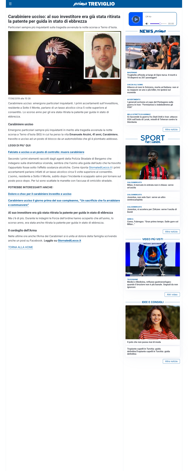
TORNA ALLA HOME (20, 247)
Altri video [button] (172, 294)
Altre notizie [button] (171, 129)
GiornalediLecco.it (100, 167)
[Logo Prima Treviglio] (94, 4)
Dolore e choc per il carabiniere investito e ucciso (39, 194)
